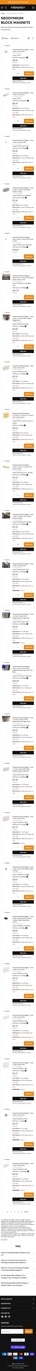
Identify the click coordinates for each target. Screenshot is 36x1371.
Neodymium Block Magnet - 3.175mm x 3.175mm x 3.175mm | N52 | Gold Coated (23, 415)
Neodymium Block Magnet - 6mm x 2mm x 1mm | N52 (22, 94)
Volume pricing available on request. (21, 82)
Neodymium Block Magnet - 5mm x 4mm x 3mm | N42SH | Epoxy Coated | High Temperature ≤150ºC (22, 919)
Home (3, 13)
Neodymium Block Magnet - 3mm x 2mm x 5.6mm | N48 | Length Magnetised (22, 318)
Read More (4, 1239)
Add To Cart (29, 73)
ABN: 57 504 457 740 (18, 1364)
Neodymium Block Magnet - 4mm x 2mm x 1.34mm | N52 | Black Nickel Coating (22, 516)
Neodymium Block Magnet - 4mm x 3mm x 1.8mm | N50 (22, 565)
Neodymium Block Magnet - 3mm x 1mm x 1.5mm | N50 (22, 141)
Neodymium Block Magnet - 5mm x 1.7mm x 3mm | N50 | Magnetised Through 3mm (22, 616)
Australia (17, 1340)
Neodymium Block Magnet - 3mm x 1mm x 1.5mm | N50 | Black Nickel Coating (22, 189)
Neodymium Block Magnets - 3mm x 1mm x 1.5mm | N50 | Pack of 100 (22, 239)
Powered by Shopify (18, 1368)
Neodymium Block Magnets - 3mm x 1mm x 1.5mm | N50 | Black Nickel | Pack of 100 (23, 277)
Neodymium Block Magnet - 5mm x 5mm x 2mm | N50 (22, 1016)
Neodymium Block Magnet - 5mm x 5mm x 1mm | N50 (22, 968)
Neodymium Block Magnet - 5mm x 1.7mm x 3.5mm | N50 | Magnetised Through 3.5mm (22, 719)
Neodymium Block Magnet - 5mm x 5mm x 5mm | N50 (22, 1164)
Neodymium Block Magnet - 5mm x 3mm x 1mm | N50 (22, 817)
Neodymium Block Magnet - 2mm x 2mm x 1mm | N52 (22, 50)
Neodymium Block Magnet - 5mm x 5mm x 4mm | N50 (22, 1063)
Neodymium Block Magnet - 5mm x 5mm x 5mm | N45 (22, 1114)
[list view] (33, 38)
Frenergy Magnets (17, 53)
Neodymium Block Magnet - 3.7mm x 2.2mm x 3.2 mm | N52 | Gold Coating (22, 466)
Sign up (28, 1331)
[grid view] (29, 38)
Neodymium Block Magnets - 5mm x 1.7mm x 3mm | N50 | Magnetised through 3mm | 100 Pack (22, 669)
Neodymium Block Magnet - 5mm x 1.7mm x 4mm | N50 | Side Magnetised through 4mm (22, 769)
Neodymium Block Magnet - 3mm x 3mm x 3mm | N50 (22, 367)
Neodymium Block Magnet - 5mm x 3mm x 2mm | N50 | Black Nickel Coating (22, 868)
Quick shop (23, 78)
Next (26, 1212)
